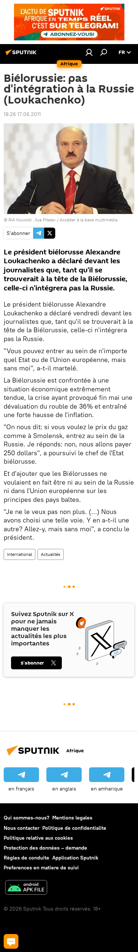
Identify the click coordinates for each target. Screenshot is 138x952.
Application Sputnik (75, 857)
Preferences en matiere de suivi (41, 867)
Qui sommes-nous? (26, 817)
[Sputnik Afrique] (22, 55)
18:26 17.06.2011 (22, 114)
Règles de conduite (26, 857)
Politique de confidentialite (74, 828)
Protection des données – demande (45, 847)
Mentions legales (72, 817)
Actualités (50, 554)
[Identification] (89, 52)
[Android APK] (26, 888)
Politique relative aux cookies (38, 838)
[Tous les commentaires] (11, 941)
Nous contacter (21, 828)
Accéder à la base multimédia (88, 219)
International (19, 554)
